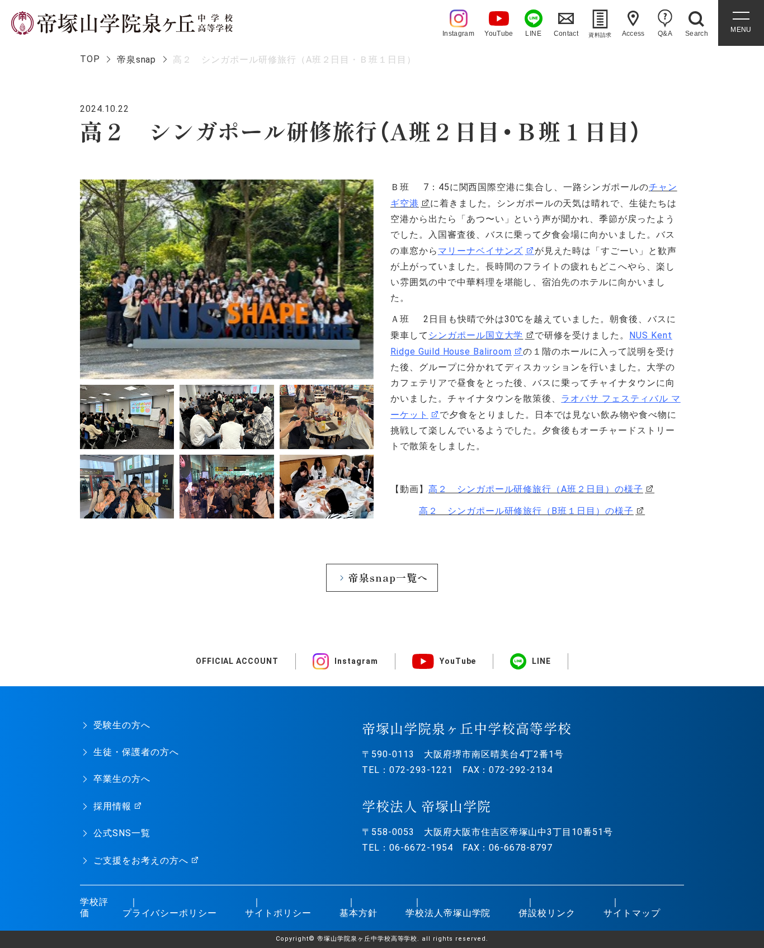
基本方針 (358, 913)
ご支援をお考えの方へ (140, 860)
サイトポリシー (278, 913)
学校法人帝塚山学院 (448, 913)
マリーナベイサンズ (481, 251)
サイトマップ (632, 913)
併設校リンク (547, 913)
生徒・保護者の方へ (136, 752)
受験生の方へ (121, 725)
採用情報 (112, 806)
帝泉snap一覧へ (388, 577)
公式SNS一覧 (121, 833)
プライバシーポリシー (170, 913)
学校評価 (94, 908)
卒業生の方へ (121, 779)
